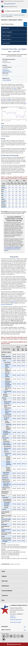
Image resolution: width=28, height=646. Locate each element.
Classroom (5, 595)
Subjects (4, 576)
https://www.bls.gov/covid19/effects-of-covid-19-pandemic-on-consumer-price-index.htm (12, 249)
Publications (5, 586)
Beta (3, 600)
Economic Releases (7, 590)
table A (15, 88)
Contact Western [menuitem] (6, 43)
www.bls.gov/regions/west (7, 71)
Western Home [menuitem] (5, 28)
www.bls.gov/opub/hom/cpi (6, 304)
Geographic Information (19, 15)
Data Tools (5, 581)
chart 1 (4, 99)
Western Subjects (6, 35)
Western (3, 16)
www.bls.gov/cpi (14, 301)
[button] (24, 627)
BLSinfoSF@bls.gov (6, 70)
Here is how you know (9, 3)
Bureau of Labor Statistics (7, 15)
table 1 (24, 103)
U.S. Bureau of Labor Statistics (12, 11)
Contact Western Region (15, 622)
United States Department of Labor (10, 6)
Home (3, 571)
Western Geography (7, 32)
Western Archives (6, 39)
